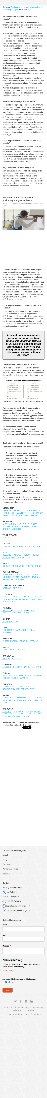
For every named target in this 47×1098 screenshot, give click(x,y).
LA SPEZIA (25, 546)
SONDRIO (23, 516)
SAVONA (36, 546)
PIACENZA (25, 577)
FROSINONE (8, 630)
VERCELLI (16, 529)
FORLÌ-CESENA (31, 575)
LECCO (6, 513)
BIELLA (26, 524)
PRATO (6, 602)
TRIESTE (30, 566)
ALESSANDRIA (9, 524)
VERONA (6, 557)
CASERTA (17, 667)
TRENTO (17, 588)
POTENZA (16, 658)
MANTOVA (21, 513)
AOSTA (6, 538)
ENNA (39, 698)
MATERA (6, 658)
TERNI (15, 621)
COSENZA (20, 687)
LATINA (18, 630)
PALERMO (17, 700)
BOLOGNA (7, 575)
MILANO (31, 513)
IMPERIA (16, 546)
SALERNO (36, 667)
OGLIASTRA (29, 714)
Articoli (5, 855)
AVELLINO (7, 667)
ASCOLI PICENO (19, 610)
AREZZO (6, 597)
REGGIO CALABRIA (11, 689)
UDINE (38, 566)
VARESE (33, 516)
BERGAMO (7, 511)
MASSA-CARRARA (18, 599)
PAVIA (14, 516)
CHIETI (6, 641)
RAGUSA (27, 700)
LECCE (14, 678)
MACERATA (8, 613)
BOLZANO (7, 588)
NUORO (19, 714)
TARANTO (23, 678)
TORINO (15, 527)
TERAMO (34, 641)
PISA (30, 599)
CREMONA (36, 511)
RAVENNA (35, 577)
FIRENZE (16, 597)
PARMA (15, 577)
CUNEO (34, 524)
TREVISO (35, 555)
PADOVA (16, 555)
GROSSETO (26, 597)
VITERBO (7, 633)
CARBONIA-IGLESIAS (22, 711)
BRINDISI (38, 676)
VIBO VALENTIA (28, 689)
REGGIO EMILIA (10, 580)
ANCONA (7, 610)
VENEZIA (16, 557)
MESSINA (7, 700)
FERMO (31, 610)
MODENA (7, 577)
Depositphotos (36, 1014)
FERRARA (17, 575)
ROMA (32, 630)
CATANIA (32, 698)
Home (5, 7)
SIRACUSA (37, 700)
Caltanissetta (21, 698)
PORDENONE (18, 566)
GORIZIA (6, 566)
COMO (27, 511)
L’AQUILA (14, 641)
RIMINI (21, 580)
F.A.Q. (5, 860)
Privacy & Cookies (10, 869)
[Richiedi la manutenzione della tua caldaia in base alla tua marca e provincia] (23, 219)
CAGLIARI (7, 711)
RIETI (25, 630)
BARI (5, 676)
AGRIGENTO (8, 698)
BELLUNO (7, 555)
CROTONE (31, 687)
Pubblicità (6, 873)
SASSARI (27, 716)
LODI (13, 513)
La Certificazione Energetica (18, 911)
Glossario (6, 864)
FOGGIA (6, 678)
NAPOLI (26, 667)
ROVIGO (26, 555)
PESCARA (24, 641)
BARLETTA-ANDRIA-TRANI (20, 676)
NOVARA (6, 527)
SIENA (13, 602)
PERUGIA (7, 621)
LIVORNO (38, 597)
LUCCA (6, 599)
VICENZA (26, 557)
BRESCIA (18, 511)
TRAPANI (7, 703)
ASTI (19, 524)
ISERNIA (21, 650)
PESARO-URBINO (22, 613)
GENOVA (6, 546)
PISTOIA (37, 599)
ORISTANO (16, 716)
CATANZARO (8, 687)
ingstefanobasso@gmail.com (18, 906)
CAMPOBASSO (9, 650)
